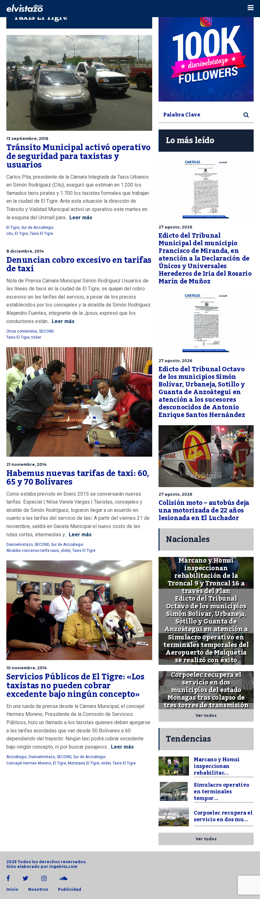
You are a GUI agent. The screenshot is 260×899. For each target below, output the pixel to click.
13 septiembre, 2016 (27, 138)
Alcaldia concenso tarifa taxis (32, 550)
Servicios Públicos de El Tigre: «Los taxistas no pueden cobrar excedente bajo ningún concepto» (75, 685)
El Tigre (12, 227)
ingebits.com (63, 866)
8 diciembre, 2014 (25, 251)
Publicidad (69, 889)
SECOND (46, 331)
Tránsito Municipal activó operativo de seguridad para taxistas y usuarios (78, 156)
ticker (36, 337)
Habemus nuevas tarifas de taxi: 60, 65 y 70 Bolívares (77, 478)
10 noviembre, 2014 (26, 667)
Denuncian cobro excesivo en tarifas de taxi (79, 264)
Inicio (12, 889)
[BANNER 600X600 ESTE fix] (206, 54)
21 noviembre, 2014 (26, 464)
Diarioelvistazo (19, 544)
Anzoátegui (16, 757)
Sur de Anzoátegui (37, 227)
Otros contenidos (21, 331)
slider (65, 550)
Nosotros (38, 889)
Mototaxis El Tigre (83, 763)
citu (9, 233)
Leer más (80, 218)
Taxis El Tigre (41, 233)
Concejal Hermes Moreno (28, 763)
